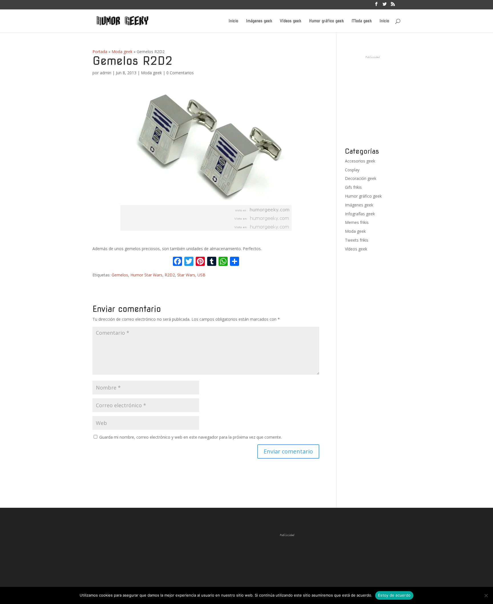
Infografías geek (360, 213)
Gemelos (120, 275)
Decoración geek (360, 178)
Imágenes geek (259, 21)
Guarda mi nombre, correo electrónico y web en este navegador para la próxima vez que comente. (190, 437)
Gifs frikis (353, 187)
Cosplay (352, 169)
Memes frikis (357, 222)
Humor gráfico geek (326, 21)
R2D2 (170, 275)
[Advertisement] (388, 101)
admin (105, 72)
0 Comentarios (180, 72)
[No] (486, 595)
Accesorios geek (360, 161)
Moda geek (361, 21)
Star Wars (186, 275)
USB (201, 275)
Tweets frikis (356, 240)
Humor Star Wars (146, 275)
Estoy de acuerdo (394, 595)
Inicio (233, 21)
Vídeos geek (290, 21)
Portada (99, 51)
